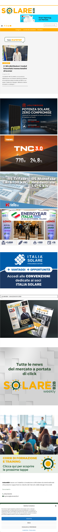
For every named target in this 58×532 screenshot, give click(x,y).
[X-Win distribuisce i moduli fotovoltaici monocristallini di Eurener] (15, 53)
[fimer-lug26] (28, 99)
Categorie (18, 30)
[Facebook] (4, 26)
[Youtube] (10, 26)
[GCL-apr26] (28, 173)
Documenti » (6, 489)
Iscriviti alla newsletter (29, 30)
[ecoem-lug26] (28, 253)
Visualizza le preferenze (29, 527)
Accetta (29, 518)
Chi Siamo (40, 30)
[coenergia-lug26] (28, 210)
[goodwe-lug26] (28, 136)
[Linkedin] (8, 26)
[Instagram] (6, 26)
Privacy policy (32, 530)
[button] (55, 506)
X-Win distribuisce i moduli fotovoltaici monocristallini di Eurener (15, 68)
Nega (29, 523)
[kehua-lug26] (39, 15)
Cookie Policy (25, 530)
